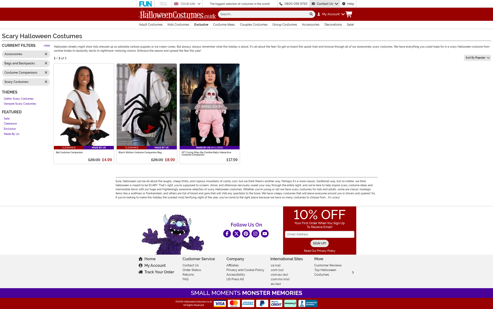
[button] (330, 14)
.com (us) (277, 270)
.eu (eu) (275, 284)
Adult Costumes (151, 24)
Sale (6, 118)
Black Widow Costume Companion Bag (140, 152)
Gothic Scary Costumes (19, 98)
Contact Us (325, 4)
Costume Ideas (224, 24)
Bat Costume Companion (69, 152)
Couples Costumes (254, 24)
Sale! (350, 24)
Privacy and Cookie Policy (245, 270)
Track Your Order (159, 272)
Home (150, 259)
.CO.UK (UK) (188, 3)
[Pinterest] (246, 233)
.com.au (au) (279, 274)
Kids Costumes (178, 24)
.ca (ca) (275, 265)
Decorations (333, 24)
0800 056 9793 (295, 4)
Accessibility (235, 274)
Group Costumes (284, 24)
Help (350, 4)
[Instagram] (255, 233)
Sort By (475, 57)
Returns (188, 274)
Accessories (310, 24)
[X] (236, 233)
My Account (155, 265)
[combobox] (262, 14)
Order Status (192, 270)
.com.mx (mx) (280, 279)
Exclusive (201, 24)
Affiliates (232, 265)
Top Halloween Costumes (325, 272)
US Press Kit (235, 279)
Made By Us (11, 134)
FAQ (186, 279)
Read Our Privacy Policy (319, 251)
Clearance (10, 123)
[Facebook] (227, 233)
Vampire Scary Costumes (20, 104)
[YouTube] (265, 233)
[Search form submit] (311, 14)
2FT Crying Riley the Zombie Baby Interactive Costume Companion (206, 153)
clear (47, 45)
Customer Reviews (328, 265)
